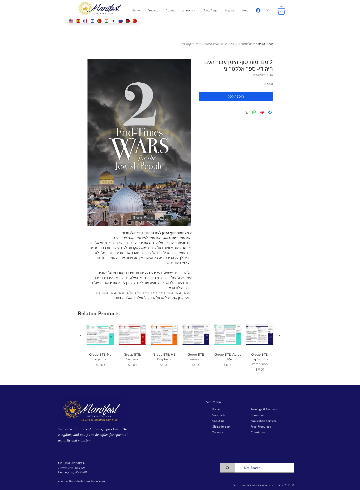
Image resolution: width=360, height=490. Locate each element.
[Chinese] (134, 21)
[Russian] (120, 21)
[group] (180, 351)
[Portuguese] (99, 21)
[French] (85, 21)
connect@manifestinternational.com (81, 481)
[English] (71, 21)
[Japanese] (113, 21)
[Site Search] (227, 468)
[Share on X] (246, 112)
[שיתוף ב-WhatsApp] (254, 112)
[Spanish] (77, 21)
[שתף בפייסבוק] (270, 112)
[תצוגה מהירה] (260, 335)
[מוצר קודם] (279, 334)
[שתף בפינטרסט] (262, 112)
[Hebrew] (92, 21)
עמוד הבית (265, 44)
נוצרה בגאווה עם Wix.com (252, 485)
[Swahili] (127, 21)
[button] (281, 10)
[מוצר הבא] (80, 334)
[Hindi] (106, 21)
